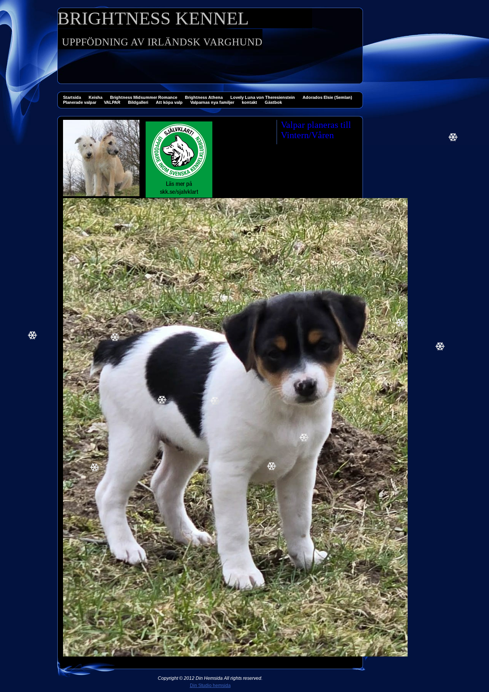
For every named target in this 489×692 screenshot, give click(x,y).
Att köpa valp (169, 102)
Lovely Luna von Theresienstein (262, 97)
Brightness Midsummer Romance (143, 97)
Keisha (95, 97)
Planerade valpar (79, 102)
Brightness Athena (204, 97)
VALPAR (112, 102)
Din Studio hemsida (210, 685)
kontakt (249, 102)
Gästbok (273, 102)
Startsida (72, 97)
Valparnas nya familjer (212, 102)
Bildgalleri (138, 102)
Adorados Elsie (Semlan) (327, 97)
